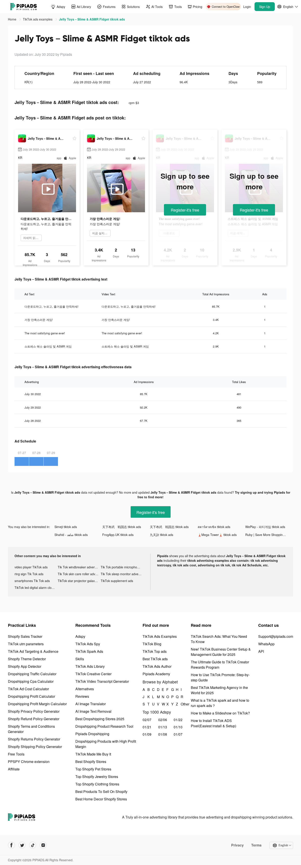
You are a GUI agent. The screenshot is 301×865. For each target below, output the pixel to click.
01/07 (178, 734)
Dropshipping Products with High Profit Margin (105, 744)
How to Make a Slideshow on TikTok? (220, 713)
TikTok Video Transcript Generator (102, 681)
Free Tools (16, 754)
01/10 (178, 726)
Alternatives (84, 688)
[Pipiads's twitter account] (22, 845)
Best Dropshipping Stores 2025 (99, 718)
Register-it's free (185, 210)
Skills (79, 658)
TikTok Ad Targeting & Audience (33, 651)
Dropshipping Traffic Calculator (32, 673)
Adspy (80, 636)
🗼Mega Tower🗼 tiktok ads (217, 534)
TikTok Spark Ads (89, 651)
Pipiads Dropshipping (92, 733)
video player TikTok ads (31, 567)
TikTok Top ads (155, 651)
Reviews (82, 696)
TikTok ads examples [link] (38, 19)
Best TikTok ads (155, 658)
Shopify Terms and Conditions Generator (31, 729)
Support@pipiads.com (275, 636)
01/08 (162, 734)
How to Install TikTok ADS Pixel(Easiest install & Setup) (213, 723)
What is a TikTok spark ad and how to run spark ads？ (220, 703)
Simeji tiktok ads (65, 527)
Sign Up (264, 6)
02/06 (162, 719)
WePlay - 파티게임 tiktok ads (265, 527)
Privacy (237, 845)
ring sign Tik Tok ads (29, 574)
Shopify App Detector (24, 666)
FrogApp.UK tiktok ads (118, 534)
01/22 (178, 719)
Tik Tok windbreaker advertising (79, 567)
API (261, 651)
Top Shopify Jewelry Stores (96, 776)
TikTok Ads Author (157, 666)
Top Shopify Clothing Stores (97, 784)
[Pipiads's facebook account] (11, 845)
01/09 (147, 734)
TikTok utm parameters (26, 643)
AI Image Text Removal (93, 711)
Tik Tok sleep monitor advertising (122, 574)
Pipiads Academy (156, 673)
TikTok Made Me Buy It (93, 754)
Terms (256, 845)
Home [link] (12, 19)
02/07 (147, 719)
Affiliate (14, 769)
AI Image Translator (90, 703)
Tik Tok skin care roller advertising (79, 574)
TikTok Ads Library (90, 666)
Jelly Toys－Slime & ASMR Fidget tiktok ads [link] (92, 19)
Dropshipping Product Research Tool (104, 726)
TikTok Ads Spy (87, 643)
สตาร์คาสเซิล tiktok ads (214, 527)
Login (247, 6)
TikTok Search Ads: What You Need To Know (219, 639)
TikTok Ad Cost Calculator (28, 688)
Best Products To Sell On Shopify (101, 791)
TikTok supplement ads (117, 581)
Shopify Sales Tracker (25, 636)
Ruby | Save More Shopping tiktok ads (269, 534)
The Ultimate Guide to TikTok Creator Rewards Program (220, 664)
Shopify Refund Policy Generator (33, 718)
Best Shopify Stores (90, 761)
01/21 (147, 726)
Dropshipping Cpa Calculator (31, 681)
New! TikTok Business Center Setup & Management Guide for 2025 (221, 652)
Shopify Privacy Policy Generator (33, 711)
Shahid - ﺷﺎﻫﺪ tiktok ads (71, 534)
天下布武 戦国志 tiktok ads (121, 527)
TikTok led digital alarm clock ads (36, 587)
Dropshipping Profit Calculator (31, 696)
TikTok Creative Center (93, 673)
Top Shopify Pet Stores (93, 769)
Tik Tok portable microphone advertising (122, 567)
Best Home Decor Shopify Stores (101, 799)
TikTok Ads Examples (160, 636)
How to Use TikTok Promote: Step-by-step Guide (220, 677)
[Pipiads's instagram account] (43, 845)
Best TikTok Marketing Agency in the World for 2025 (219, 690)
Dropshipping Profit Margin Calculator (37, 703)
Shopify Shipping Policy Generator (35, 746)
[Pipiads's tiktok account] (32, 845)
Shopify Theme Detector (27, 658)
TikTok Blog (152, 643)
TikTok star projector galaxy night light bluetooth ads (79, 581)
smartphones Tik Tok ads (32, 581)
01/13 (162, 726)
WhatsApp (266, 643)
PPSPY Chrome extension (29, 761)
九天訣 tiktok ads (161, 534)
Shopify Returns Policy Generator (34, 739)
